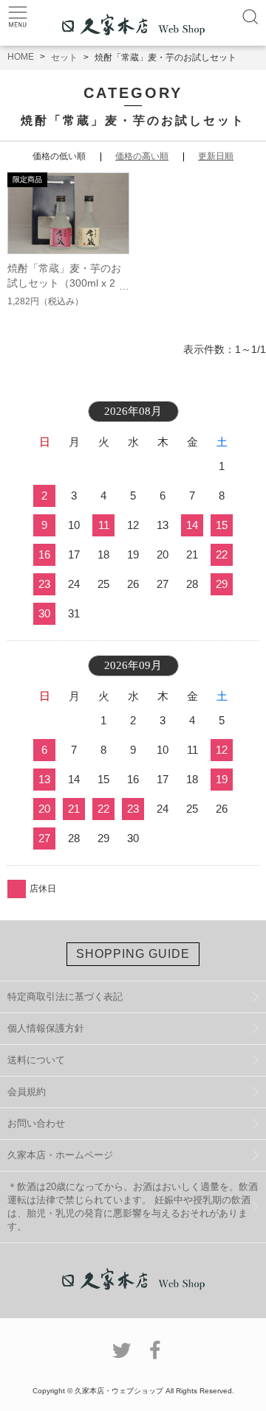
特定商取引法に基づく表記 (65, 996)
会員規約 (26, 1091)
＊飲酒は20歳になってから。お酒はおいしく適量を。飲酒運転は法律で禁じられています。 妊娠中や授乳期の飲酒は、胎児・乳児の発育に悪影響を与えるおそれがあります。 (132, 1206)
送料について (36, 1059)
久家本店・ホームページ (60, 1154)
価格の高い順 (141, 156)
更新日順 (215, 156)
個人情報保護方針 (45, 1028)
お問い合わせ (36, 1123)
